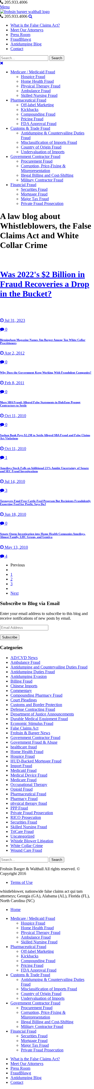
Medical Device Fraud (28, 775)
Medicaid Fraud (23, 770)
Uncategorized (22, 836)
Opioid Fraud (21, 789)
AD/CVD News (24, 657)
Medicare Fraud (23, 780)
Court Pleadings (23, 700)
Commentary (21, 690)
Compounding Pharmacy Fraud (36, 695)
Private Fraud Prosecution (31, 812)
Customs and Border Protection (36, 704)
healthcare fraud (23, 747)
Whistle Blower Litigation (31, 841)
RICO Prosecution (25, 817)
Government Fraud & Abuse (33, 742)
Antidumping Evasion (28, 676)
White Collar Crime (26, 845)
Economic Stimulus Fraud (31, 723)
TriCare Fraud (22, 831)
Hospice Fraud (22, 756)
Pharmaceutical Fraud (28, 794)
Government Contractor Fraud (35, 737)
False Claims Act (24, 728)
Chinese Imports (23, 686)
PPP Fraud (19, 808)
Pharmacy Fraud (24, 798)
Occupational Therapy (28, 784)
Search (56, 58)
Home (15, 909)
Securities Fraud (23, 822)
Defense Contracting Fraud (32, 709)
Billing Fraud (21, 681)
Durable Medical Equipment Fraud (39, 719)
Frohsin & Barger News (30, 733)
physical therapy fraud (28, 803)
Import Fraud (21, 766)
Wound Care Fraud (26, 850)
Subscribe (9, 637)
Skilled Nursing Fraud (28, 827)
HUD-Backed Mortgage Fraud (35, 761)
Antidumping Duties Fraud (32, 672)
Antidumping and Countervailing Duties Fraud (48, 667)
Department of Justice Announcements (42, 714)
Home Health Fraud (26, 751)
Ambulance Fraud (25, 662)
